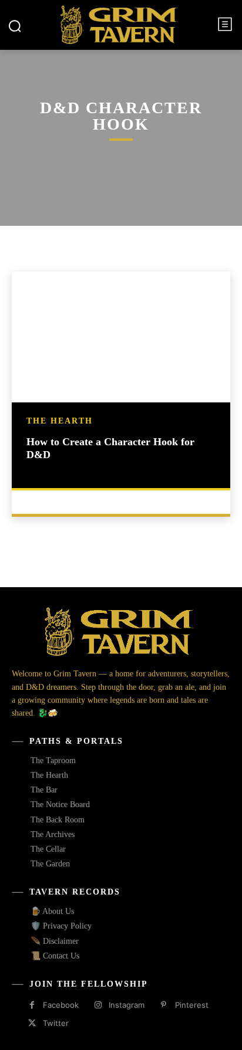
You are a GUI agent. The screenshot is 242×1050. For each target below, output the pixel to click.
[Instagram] (97, 1005)
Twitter (56, 1023)
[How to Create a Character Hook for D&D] (121, 337)
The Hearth (59, 421)
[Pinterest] (163, 1005)
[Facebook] (32, 1005)
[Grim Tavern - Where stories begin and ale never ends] (119, 25)
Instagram (126, 1005)
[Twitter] (32, 1023)
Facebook (61, 1005)
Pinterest (192, 1005)
